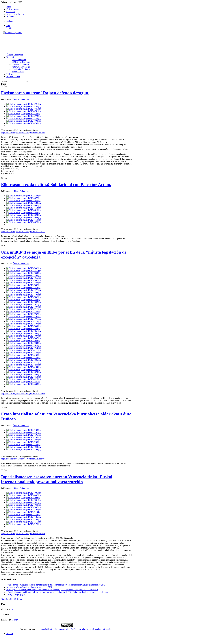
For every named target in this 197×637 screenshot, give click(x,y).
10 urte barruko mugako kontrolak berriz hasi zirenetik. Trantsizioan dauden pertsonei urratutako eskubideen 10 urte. (55, 585)
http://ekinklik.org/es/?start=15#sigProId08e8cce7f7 (23, 459)
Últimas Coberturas (21, 99)
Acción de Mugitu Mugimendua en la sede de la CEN (29, 587)
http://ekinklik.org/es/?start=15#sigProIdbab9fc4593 (23, 393)
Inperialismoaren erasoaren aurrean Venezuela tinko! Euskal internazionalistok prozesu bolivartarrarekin (56, 479)
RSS (8, 25)
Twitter (9, 28)
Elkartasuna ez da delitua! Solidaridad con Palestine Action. (56, 184)
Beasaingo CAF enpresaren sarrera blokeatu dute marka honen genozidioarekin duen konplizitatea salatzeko (52, 589)
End (20, 599)
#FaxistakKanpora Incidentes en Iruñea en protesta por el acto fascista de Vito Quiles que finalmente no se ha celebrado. (57, 592)
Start (3, 599)
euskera (9, 21)
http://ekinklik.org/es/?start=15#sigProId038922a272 (23, 231)
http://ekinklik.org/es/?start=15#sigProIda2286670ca (23, 133)
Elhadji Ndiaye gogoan (16, 594)
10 (17, 599)
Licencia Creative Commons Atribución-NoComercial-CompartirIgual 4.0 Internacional (77, 629)
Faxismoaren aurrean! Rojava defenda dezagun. (45, 92)
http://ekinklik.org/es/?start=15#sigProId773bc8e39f (23, 533)
